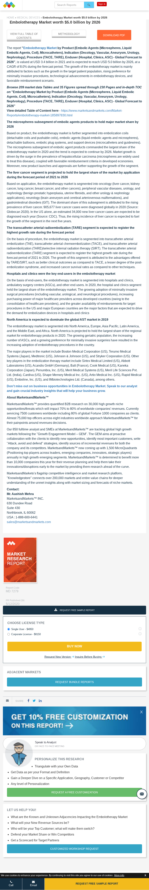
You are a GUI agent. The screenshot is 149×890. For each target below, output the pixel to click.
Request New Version (58, 656)
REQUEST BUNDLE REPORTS (74, 682)
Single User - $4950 (22, 629)
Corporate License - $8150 (26, 634)
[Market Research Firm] (11, 5)
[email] (142, 794)
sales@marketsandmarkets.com (29, 522)
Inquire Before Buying (88, 656)
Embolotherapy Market (40, 48)
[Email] (7, 700)
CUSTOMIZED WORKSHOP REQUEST (74, 848)
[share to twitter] (34, 701)
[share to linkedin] (40, 701)
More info (119, 875)
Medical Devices (28, 17)
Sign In (102, 4)
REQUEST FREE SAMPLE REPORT (77, 610)
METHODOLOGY (69, 33)
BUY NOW (74, 646)
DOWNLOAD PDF (114, 35)
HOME (11, 17)
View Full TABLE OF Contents (24, 35)
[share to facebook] (28, 701)
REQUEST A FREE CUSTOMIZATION (74, 792)
